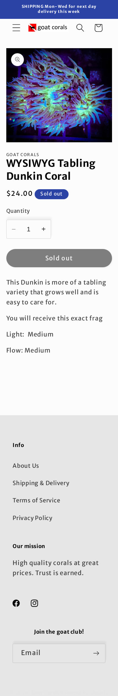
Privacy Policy (33, 518)
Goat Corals (45, 693)
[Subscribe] (96, 653)
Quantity (18, 210)
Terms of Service (36, 500)
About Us (26, 465)
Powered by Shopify (84, 693)
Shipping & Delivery (41, 483)
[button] (16, 28)
